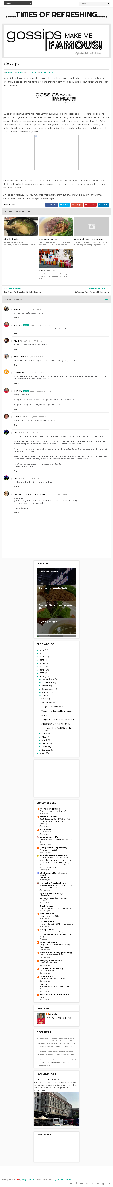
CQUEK (43, 984)
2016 (42, 657)
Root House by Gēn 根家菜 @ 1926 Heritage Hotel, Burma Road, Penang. (55, 821)
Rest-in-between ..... (49, 702)
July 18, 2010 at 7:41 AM (58, 494)
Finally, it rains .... (13, 239)
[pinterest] (109, 1183)
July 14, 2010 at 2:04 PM (40, 391)
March (45, 743)
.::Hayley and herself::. (51, 960)
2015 (42, 660)
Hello (42, 997)
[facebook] (76, 1183)
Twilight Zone (47, 929)
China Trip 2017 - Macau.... (47, 1079)
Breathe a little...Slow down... (55, 994)
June (44, 733)
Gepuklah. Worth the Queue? (53, 811)
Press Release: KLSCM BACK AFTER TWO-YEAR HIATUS (56, 886)
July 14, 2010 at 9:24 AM (35, 373)
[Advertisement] (56, 778)
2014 (42, 663)
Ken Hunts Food (48, 816)
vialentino (19, 417)
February (47, 746)
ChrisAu (18, 325)
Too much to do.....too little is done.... (56, 711)
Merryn (18, 341)
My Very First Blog (49, 942)
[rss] (93, 1183)
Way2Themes (28, 1179)
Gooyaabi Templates (61, 1179)
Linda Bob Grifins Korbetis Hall (30, 494)
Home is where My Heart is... (54, 855)
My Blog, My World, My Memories (51, 894)
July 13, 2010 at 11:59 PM (40, 325)
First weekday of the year (51, 955)
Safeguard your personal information (57, 719)
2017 (42, 653)
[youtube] (103, 1183)
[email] (98, 1183)
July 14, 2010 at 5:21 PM (36, 417)
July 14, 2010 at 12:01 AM (33, 341)
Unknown (19, 373)
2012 (42, 670)
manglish (19, 357)
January (46, 750)
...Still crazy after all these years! (53, 874)
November (47, 682)
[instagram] (87, 1183)
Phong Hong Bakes (50, 809)
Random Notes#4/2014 (53, 588)
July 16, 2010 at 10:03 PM (29, 478)
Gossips (44, 715)
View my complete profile (58, 1018)
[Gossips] (56, 41)
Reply (16, 317)
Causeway (45, 698)
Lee (16, 433)
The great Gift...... (48, 270)
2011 (42, 673)
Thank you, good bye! (49, 963)
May (44, 737)
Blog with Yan (47, 914)
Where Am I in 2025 (48, 850)
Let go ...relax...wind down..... (53, 706)
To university (45, 831)
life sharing (32, 72)
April (44, 740)
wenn (17, 309)
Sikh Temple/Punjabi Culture (52, 978)
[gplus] (82, 1183)
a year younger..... (49, 621)
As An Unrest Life (49, 837)
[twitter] (71, 1183)
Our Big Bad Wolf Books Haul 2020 (55, 908)
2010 (42, 676)
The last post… (46, 877)
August (46, 692)
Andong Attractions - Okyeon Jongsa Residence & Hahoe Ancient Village (56, 934)
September (48, 689)
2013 (42, 666)
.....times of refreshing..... (56, 14)
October (46, 686)
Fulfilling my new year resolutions (55, 723)
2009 (42, 753)
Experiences (46, 976)
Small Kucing (46, 906)
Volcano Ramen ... (49, 571)
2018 (42, 650)
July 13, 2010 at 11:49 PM (31, 309)
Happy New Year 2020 (50, 916)
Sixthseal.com (47, 922)
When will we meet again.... (89, 239)
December (47, 679)
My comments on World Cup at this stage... (56, 729)
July (44, 695)
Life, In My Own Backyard (53, 883)
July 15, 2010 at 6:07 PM (28, 433)
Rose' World (46, 829)
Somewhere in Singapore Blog (56, 952)
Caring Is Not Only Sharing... (54, 847)
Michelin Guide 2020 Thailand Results (56, 924)
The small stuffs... (49, 239)
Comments (46, 72)
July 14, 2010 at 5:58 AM (35, 357)
